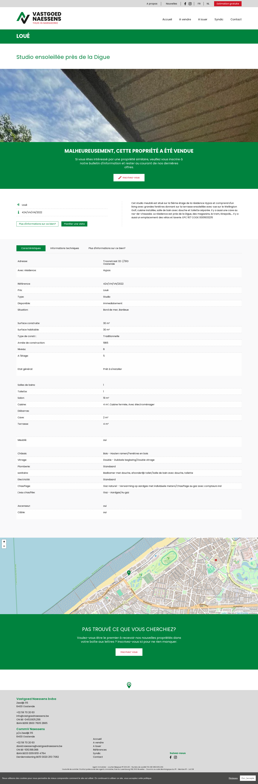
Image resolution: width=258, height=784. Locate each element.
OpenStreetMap (242, 613)
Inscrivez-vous (129, 652)
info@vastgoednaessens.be (32, 716)
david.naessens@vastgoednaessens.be (39, 746)
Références (100, 749)
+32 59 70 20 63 (25, 712)
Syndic (219, 19)
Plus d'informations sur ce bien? (37, 224)
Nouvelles (171, 3)
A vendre (185, 19)
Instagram (190, 3)
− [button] (4, 546)
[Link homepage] (38, 17)
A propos (152, 3)
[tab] (31, 248)
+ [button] (4, 541)
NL (208, 3)
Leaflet (224, 613)
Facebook (185, 3)
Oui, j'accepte (247, 778)
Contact (236, 19)
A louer (202, 19)
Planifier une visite (74, 224)
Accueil (167, 19)
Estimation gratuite (228, 3)
